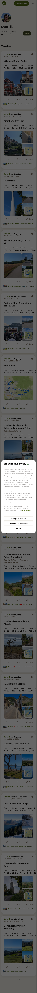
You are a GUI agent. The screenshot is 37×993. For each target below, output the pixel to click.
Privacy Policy (26, 510)
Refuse (18, 528)
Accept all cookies (18, 518)
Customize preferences (18, 523)
